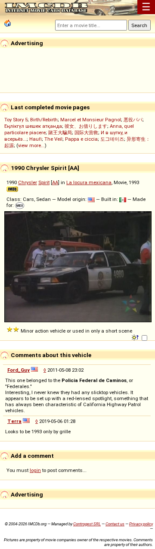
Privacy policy (141, 523)
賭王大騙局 (60, 133)
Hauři (35, 139)
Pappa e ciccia (81, 139)
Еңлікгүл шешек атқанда (33, 126)
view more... (31, 145)
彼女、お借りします (86, 126)
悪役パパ (133, 120)
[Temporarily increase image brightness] (136, 337)
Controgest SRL (87, 523)
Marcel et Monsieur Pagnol (90, 120)
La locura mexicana (89, 182)
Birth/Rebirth (44, 120)
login (35, 470)
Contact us (114, 523)
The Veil (53, 139)
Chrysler (27, 182)
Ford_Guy (18, 370)
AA (55, 182)
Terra (14, 421)
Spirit (44, 182)
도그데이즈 (112, 139)
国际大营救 (86, 133)
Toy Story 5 (16, 120)
